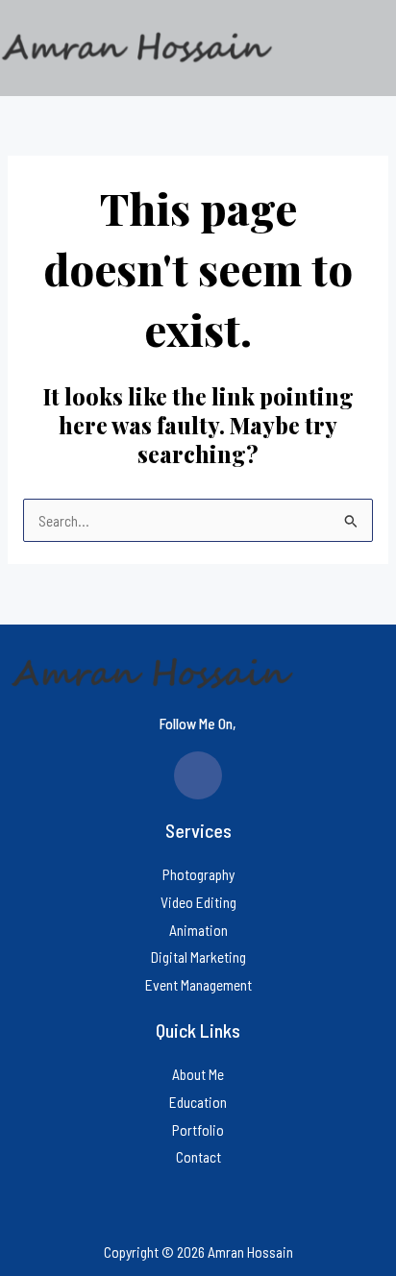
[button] (336, 47)
